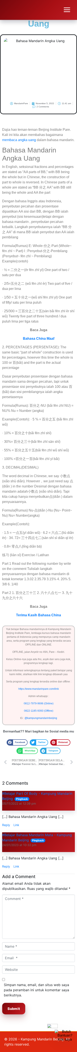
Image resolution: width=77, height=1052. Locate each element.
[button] (17, 742)
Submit (13, 1008)
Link (16, 825)
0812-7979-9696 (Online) (38, 703)
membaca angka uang (19, 140)
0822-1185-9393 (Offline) (38, 710)
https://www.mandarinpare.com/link (38, 688)
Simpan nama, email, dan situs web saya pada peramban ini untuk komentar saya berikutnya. (36, 990)
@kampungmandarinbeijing (41, 718)
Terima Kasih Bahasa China (38, 615)
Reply (6, 825)
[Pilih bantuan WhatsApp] (65, 1040)
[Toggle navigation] (67, 10)
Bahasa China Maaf (38, 338)
